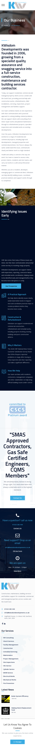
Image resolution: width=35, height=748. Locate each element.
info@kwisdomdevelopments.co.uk (17, 547)
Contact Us (17, 498)
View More (17, 571)
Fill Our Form (17, 551)
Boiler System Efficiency (19, 696)
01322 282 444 (17, 525)
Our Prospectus (11, 286)
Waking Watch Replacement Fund (21, 709)
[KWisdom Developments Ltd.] (17, 5)
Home (5, 25)
